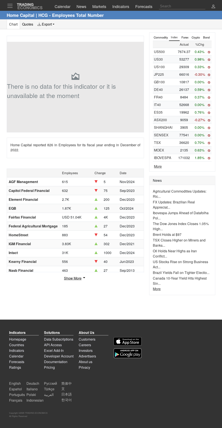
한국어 (66, 399)
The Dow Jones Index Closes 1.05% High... (181, 226)
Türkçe (49, 388)
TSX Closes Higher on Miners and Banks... (179, 243)
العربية (49, 394)
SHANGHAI (163, 127)
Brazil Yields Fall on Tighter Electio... (181, 272)
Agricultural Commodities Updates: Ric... (179, 194)
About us (85, 361)
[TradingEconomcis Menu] (11, 6)
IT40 (157, 104)
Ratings (15, 367)
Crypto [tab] (196, 37)
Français (15, 400)
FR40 (158, 97)
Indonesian (35, 400)
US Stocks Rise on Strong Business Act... (180, 264)
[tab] (46, 24)
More (158, 166)
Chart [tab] (13, 24)
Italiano (32, 388)
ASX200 (160, 119)
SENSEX (161, 134)
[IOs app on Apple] (128, 341)
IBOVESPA (162, 157)
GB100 (159, 81)
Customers (87, 339)
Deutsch (32, 383)
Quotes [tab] (27, 24)
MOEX (159, 150)
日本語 (66, 394)
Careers (85, 344)
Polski (31, 394)
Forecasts (16, 361)
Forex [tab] (185, 37)
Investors (86, 350)
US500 (159, 51)
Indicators (16, 350)
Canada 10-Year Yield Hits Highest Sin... (180, 281)
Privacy (84, 367)
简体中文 (66, 386)
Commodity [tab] (161, 37)
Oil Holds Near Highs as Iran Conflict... (175, 253)
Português (17, 394)
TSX (157, 142)
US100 (159, 66)
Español (15, 388)
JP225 (159, 74)
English (15, 383)
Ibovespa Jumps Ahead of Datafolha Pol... (181, 215)
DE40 (158, 89)
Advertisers (87, 356)
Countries (16, 344)
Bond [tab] (206, 37)
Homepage (17, 339)
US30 (158, 59)
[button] (213, 6)
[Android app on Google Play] (128, 353)
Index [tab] (174, 37)
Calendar (16, 356)
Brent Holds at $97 (167, 234)
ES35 (158, 112)
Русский (50, 383)
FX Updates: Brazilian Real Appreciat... (174, 205)
